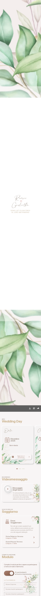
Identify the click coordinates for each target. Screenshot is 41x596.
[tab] (17, 468)
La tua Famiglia (9, 580)
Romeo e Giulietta (8, 408)
